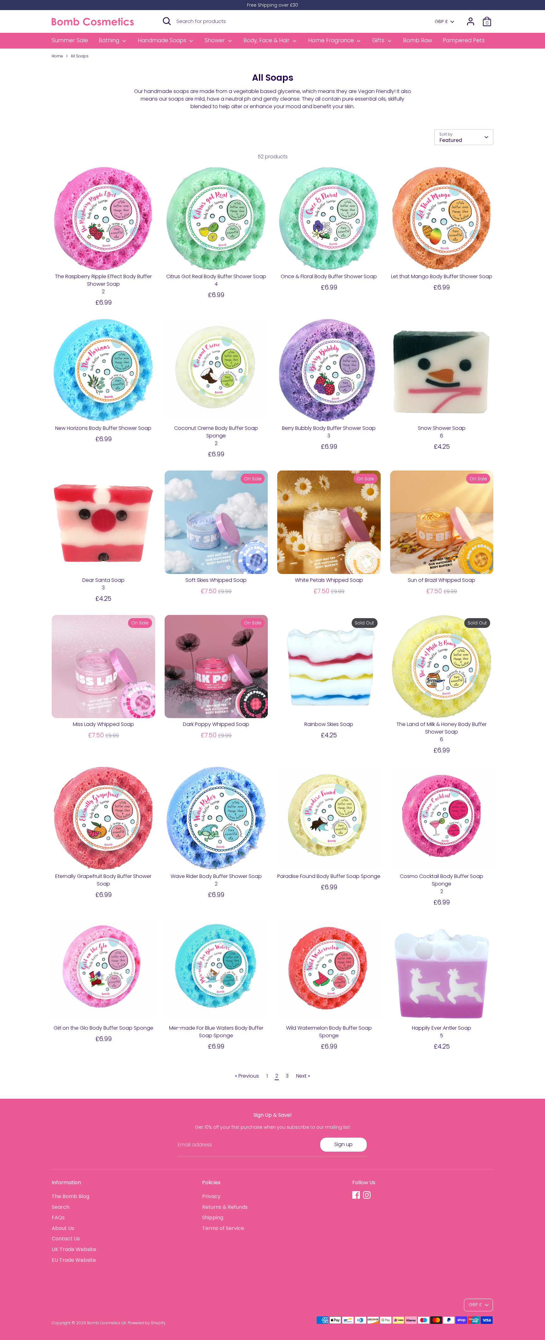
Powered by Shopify (147, 1322)
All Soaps (80, 56)
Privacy (211, 1196)
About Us (63, 1228)
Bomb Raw (417, 40)
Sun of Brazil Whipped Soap (441, 580)
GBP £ (441, 22)
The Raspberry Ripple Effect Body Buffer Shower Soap (103, 280)
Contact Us (66, 1238)
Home (57, 56)
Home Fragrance (331, 40)
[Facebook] (356, 1195)
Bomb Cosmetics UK (106, 1322)
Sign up (343, 1144)
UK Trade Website (74, 1249)
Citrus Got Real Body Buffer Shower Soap (216, 276)
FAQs (58, 1217)
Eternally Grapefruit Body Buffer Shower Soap (103, 880)
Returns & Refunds (225, 1207)
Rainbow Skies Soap (328, 724)
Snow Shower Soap (442, 428)
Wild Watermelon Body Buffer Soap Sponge (329, 1031)
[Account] (470, 21)
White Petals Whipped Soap (329, 580)
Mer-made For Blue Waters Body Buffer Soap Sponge (216, 1031)
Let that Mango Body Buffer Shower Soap (441, 276)
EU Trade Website (74, 1260)
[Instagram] (367, 1195)
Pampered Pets (464, 40)
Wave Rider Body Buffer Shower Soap (216, 876)
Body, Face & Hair (267, 40)
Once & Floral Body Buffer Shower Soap (329, 276)
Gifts (379, 40)
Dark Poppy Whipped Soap (216, 724)
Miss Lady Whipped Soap (103, 724)
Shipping (212, 1217)
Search (60, 1207)
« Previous (247, 1076)
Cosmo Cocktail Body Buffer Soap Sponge (441, 880)
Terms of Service (223, 1228)
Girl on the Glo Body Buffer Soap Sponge (103, 1028)
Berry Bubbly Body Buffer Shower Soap (329, 428)
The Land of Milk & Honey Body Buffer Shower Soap (441, 728)
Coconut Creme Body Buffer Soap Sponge (216, 431)
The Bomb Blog (70, 1196)
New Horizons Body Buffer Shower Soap (103, 428)
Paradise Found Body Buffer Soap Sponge (328, 876)
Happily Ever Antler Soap (441, 1028)
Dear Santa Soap (103, 580)
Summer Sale (70, 40)
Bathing (110, 40)
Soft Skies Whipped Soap (216, 580)
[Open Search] (167, 21)
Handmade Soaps (163, 40)
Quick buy (103, 259)
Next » (303, 1076)
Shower (215, 40)
